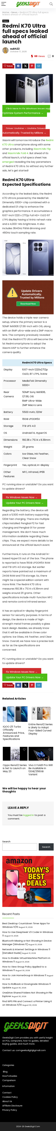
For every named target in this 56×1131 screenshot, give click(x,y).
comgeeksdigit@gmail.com (31, 1050)
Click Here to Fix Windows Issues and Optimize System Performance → (26, 111)
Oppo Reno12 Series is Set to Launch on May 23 (15, 768)
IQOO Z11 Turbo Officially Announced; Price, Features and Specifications (14, 733)
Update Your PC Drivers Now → (25, 503)
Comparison (9, 1080)
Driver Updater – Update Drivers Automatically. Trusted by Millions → (24, 131)
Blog (4, 1071)
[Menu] (3, 4)
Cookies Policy (10, 1097)
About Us (7, 1101)
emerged (8, 162)
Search (6, 841)
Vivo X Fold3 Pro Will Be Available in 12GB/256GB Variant (40, 769)
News (14, 12)
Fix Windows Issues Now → (21, 497)
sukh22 (15, 49)
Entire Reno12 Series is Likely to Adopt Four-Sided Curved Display (40, 729)
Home (5, 12)
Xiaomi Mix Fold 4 (18, 153)
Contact (7, 1092)
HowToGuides (9, 1076)
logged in (28, 815)
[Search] (51, 4)
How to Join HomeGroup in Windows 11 (24, 975)
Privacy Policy (9, 1110)
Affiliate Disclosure (12, 1105)
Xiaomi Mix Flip (42, 149)
